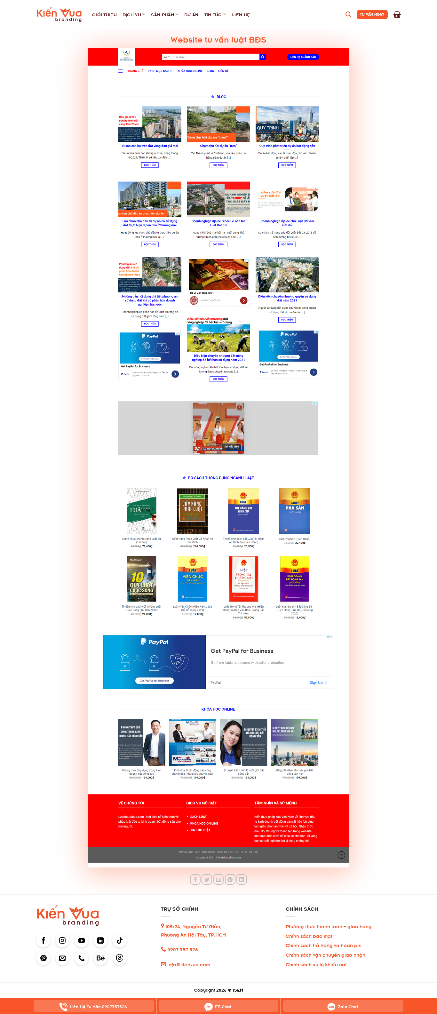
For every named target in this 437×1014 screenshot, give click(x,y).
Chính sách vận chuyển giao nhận (325, 954)
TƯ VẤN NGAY (372, 14)
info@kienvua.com (188, 964)
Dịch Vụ (132, 14)
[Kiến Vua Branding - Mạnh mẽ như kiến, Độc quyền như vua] (59, 14)
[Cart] (397, 14)
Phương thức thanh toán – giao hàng (329, 925)
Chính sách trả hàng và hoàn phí (324, 944)
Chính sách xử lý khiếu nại (316, 964)
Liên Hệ (241, 14)
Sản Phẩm (162, 14)
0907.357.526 (182, 949)
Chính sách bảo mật (309, 935)
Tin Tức (213, 14)
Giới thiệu (104, 14)
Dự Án (191, 14)
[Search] (348, 14)
